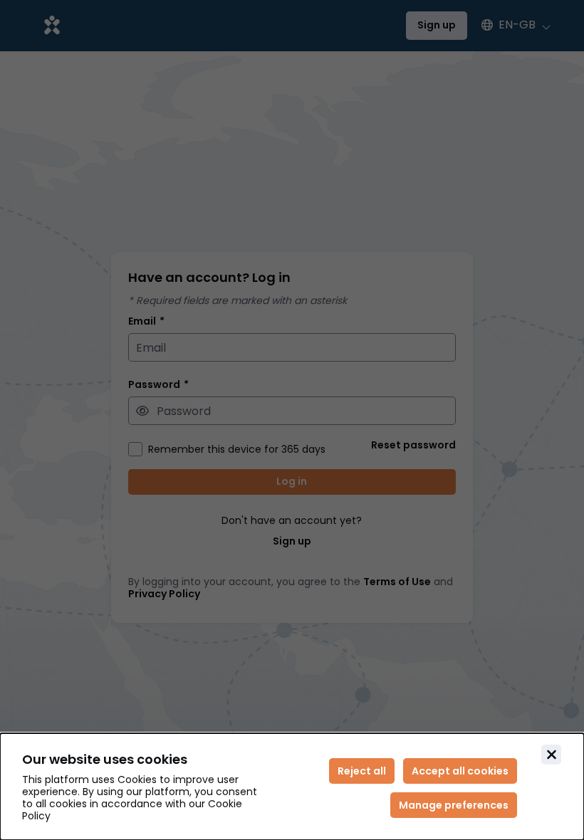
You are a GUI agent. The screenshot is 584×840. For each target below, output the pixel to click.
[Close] (551, 755)
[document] (292, 786)
